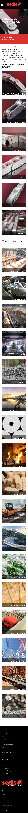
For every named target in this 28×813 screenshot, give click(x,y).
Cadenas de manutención (7, 744)
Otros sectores (5, 773)
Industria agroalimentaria (7, 763)
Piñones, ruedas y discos (7, 749)
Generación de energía (7, 771)
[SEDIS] (14, 4)
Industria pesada (5, 768)
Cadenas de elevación (6, 741)
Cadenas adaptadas (6, 739)
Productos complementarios (8, 752)
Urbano (3, 765)
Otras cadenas (5, 747)
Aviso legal (5, 810)
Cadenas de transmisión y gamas (9, 736)
